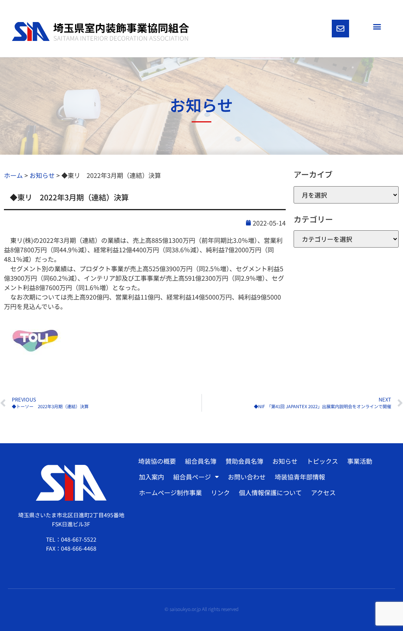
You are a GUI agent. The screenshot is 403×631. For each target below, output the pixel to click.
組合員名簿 (200, 461)
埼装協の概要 (157, 461)
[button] (376, 26)
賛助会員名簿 (244, 461)
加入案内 (151, 476)
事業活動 (359, 461)
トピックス (322, 461)
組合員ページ (192, 476)
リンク (220, 492)
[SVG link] (100, 31)
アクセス (323, 492)
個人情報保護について (270, 492)
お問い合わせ (247, 476)
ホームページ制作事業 (170, 492)
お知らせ (285, 461)
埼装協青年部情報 (300, 476)
